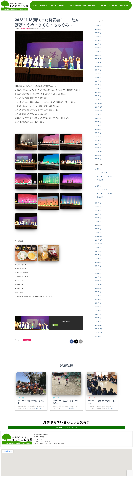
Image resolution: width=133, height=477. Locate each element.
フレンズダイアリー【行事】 (104, 176)
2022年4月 (98, 159)
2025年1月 (98, 55)
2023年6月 (98, 125)
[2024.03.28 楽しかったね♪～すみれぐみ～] (66, 383)
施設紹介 (61, 5)
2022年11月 (98, 151)
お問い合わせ (124, 5)
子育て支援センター (89, 5)
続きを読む (39, 408)
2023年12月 (98, 103)
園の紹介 (42, 5)
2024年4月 (98, 88)
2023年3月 (98, 136)
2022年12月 (98, 148)
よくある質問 (113, 5)
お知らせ (53, 5)
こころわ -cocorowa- (74, 5)
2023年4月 (98, 133)
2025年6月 (98, 36)
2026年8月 (98, 25)
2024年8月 (98, 73)
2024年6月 (98, 81)
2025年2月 (98, 51)
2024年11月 (98, 62)
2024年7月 (98, 77)
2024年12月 (98, 59)
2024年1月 (98, 99)
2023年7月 (98, 122)
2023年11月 (98, 107)
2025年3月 (98, 48)
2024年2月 (98, 96)
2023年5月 (98, 129)
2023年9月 (98, 114)
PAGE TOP (128, 461)
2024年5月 (98, 85)
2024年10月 (98, 66)
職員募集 (103, 5)
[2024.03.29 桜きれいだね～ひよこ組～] (31, 383)
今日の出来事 (27, 340)
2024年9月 (98, 70)
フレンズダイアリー (101, 172)
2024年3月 (98, 92)
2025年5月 (98, 40)
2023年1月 (98, 144)
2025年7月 (98, 33)
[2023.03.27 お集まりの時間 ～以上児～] (102, 383)
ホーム (35, 5)
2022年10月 (98, 155)
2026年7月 (98, 29)
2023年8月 (98, 118)
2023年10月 (98, 111)
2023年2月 (98, 140)
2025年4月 (98, 44)
